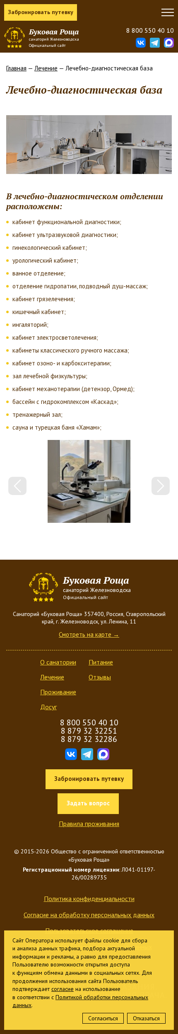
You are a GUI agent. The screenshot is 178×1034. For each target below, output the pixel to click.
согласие (62, 989)
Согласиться (103, 1018)
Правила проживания (89, 823)
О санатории (58, 662)
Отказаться (146, 1018)
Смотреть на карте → (89, 634)
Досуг (48, 706)
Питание (101, 662)
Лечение (46, 68)
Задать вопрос (88, 803)
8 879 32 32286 (89, 739)
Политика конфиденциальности (89, 898)
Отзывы (100, 677)
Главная (16, 68)
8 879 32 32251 (89, 731)
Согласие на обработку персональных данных (89, 915)
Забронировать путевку (40, 12)
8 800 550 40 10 (150, 30)
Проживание (58, 692)
